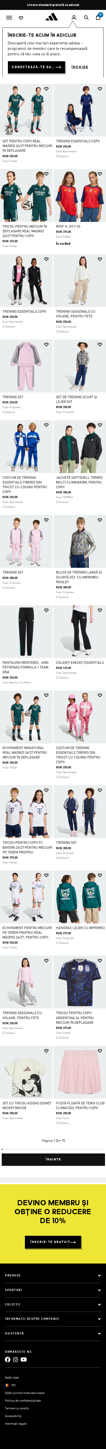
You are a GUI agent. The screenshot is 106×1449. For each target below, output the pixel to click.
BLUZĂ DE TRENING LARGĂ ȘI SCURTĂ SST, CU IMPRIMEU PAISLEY (79, 577)
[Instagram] (15, 1359)
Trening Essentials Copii (78, 141)
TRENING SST (12, 397)
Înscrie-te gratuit (50, 1242)
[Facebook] (7, 1359)
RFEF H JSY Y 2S (68, 226)
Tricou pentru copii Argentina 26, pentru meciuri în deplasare (75, 1017)
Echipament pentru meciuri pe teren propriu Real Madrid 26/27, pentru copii (27, 932)
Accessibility (13, 1416)
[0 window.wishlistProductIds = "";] (21, 18)
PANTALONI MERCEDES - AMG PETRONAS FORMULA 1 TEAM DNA (25, 667)
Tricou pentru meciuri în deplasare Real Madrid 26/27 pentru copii (24, 231)
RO (14, 1385)
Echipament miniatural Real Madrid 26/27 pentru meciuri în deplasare (24, 752)
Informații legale (16, 1423)
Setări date (12, 1377)
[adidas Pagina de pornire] (53, 17)
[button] (46, 88)
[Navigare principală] (9, 17)
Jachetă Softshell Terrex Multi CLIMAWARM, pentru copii (79, 482)
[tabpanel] (53, 622)
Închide (79, 67)
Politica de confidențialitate (23, 1400)
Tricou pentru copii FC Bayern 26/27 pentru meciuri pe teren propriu (27, 847)
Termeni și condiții (17, 1408)
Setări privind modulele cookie (25, 1393)
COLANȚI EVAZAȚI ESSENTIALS (80, 662)
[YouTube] (24, 1359)
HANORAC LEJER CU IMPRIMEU (80, 928)
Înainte (53, 1159)
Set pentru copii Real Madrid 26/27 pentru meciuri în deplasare (27, 146)
